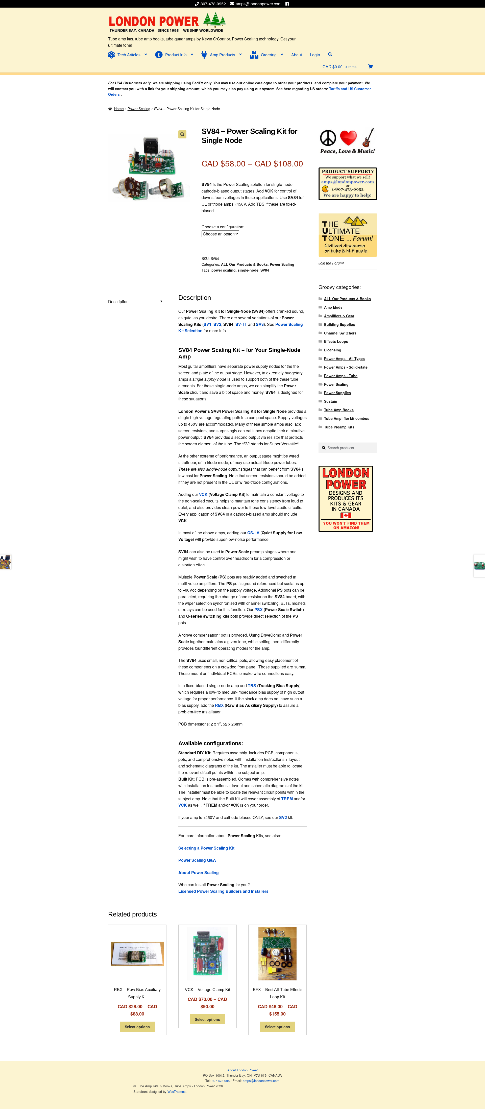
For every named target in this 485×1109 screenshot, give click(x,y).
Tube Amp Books (339, 409)
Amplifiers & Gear (339, 315)
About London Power (242, 1070)
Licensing (332, 349)
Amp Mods (333, 307)
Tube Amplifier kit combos (346, 418)
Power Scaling (139, 108)
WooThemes (176, 1091)
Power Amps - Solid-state (346, 367)
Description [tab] (118, 301)
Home (119, 108)
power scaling (223, 270)
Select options (137, 1026)
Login (315, 55)
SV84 (264, 270)
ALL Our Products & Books (244, 264)
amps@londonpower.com (258, 4)
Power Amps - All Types (344, 358)
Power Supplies (337, 392)
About (296, 55)
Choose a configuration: (223, 227)
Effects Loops (336, 341)
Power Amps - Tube (340, 375)
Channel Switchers (340, 332)
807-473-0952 (214, 4)
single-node (248, 270)
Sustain (330, 401)
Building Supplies (339, 324)
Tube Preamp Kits (339, 426)
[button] (182, 134)
